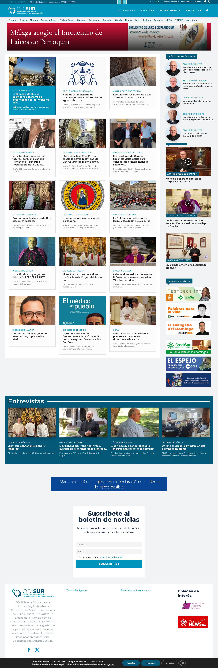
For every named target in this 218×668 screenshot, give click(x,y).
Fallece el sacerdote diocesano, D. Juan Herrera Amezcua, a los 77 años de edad (132, 277)
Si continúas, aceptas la (100, 557)
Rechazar (150, 662)
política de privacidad (112, 557)
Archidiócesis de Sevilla (127, 91)
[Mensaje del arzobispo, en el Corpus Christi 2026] (188, 161)
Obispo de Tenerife (193, 114)
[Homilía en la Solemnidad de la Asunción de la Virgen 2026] (173, 84)
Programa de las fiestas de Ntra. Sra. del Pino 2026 (32, 219)
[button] (207, 10)
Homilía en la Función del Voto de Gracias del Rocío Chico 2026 (197, 70)
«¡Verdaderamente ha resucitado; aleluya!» (186, 266)
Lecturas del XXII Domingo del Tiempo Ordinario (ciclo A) (132, 96)
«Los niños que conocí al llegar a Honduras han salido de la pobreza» (132, 447)
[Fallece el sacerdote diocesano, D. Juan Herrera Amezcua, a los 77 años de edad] (133, 251)
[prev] (119, 2)
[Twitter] (209, 2)
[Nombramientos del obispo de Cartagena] (82, 195)
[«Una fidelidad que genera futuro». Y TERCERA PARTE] (32, 251)
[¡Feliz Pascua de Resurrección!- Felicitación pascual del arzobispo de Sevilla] (188, 203)
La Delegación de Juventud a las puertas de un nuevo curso (131, 219)
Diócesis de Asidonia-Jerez (78, 152)
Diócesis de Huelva (23, 90)
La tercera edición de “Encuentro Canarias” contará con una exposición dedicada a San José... (82, 338)
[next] (125, 2)
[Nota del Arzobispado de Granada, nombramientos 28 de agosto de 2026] (82, 71)
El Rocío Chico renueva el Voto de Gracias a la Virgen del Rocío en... (82, 277)
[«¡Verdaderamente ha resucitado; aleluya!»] (188, 247)
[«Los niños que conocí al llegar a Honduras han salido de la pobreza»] (135, 422)
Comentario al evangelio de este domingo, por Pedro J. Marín (29, 336)
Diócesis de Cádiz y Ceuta (127, 152)
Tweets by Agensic (76, 590)
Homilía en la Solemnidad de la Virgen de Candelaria (198, 118)
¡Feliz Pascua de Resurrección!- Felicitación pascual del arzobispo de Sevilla (186, 223)
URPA (116, 330)
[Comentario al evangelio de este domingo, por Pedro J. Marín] (32, 310)
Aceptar (131, 662)
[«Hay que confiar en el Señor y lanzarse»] (32, 422)
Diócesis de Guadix (22, 271)
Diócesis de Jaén (122, 271)
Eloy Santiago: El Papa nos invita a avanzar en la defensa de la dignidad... (83, 447)
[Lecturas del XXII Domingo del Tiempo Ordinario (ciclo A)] (133, 71)
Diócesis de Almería (23, 152)
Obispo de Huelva (192, 64)
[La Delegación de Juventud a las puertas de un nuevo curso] (133, 195)
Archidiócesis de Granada (77, 91)
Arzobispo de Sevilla (195, 80)
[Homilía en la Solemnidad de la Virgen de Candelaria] (173, 117)
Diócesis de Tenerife (74, 330)
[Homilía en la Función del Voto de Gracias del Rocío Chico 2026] (173, 68)
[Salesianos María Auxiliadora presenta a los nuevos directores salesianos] (133, 310)
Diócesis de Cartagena (76, 215)
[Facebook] (205, 2)
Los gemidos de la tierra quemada (197, 102)
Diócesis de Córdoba (124, 215)
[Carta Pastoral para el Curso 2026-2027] (173, 133)
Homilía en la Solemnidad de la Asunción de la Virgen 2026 (198, 86)
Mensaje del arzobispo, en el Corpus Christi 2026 (183, 180)
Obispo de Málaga (193, 98)
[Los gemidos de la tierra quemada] (173, 101)
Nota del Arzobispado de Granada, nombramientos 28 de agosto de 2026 (82, 97)
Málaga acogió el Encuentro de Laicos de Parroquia (56, 37)
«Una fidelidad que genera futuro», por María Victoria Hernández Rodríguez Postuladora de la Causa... (28, 160)
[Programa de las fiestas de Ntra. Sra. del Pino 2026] (32, 195)
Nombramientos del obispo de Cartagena (81, 219)
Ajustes (170, 662)
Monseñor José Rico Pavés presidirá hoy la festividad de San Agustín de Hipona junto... (81, 158)
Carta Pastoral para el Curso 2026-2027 (195, 134)
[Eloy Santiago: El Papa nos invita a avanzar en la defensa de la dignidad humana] (83, 422)
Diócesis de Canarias (24, 215)
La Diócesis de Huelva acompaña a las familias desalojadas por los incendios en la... (30, 98)
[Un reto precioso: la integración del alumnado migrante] (186, 422)
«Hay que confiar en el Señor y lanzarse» (26, 447)
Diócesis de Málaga (23, 330)
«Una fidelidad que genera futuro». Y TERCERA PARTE (52, 2)
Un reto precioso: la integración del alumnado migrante (183, 447)
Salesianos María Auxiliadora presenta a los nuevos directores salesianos (130, 336)
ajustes (111, 664)
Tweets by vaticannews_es (135, 590)
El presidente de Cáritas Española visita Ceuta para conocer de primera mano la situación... (130, 160)
